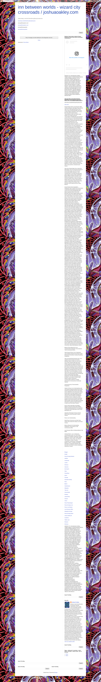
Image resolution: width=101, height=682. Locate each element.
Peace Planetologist (69, 502)
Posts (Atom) (26, 42)
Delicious (66, 464)
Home (39, 40)
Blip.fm (66, 483)
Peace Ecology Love (69, 505)
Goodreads (67, 460)
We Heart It (67, 469)
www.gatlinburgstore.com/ (23, 25)
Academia (67, 517)
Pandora (66, 494)
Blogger (66, 452)
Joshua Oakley (69, 72)
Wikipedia (67, 488)
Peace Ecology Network (69, 456)
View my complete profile (70, 641)
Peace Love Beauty (68, 507)
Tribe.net (66, 490)
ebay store (67, 104)
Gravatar (66, 477)
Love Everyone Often (69, 509)
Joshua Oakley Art (68, 515)
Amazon (66, 498)
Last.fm (66, 462)
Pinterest (66, 521)
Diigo (66, 471)
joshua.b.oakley (78, 72)
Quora (66, 475)
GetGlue (66, 458)
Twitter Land (67, 519)
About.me (66, 466)
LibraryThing (67, 496)
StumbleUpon (67, 486)
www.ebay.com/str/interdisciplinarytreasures (26, 20)
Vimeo (66, 500)
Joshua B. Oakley (75, 602)
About (67, 655)
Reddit (66, 454)
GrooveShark (67, 492)
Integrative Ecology (68, 511)
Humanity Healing (68, 479)
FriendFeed (67, 473)
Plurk (66, 481)
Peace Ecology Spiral (69, 513)
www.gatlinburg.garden (22, 29)
